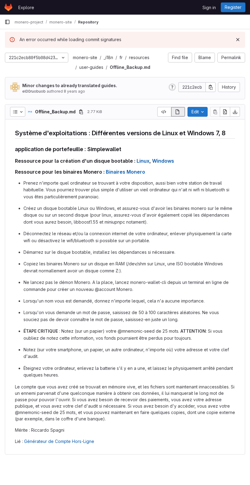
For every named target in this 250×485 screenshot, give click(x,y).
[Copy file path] (81, 112)
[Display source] (164, 112)
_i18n (108, 57)
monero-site (85, 57)
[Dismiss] (237, 39)
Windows (163, 161)
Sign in (209, 7)
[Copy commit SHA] (211, 87)
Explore (26, 7)
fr (121, 57)
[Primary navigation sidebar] (7, 22)
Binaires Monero (125, 172)
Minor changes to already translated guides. (69, 85)
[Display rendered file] (178, 112)
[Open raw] (225, 112)
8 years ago (74, 91)
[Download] (235, 112)
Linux (143, 161)
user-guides (91, 67)
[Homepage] (8, 7)
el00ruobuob (34, 91)
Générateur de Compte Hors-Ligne (59, 441)
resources (139, 57)
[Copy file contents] (215, 112)
